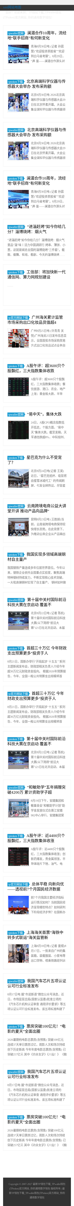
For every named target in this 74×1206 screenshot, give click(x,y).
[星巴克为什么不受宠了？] (18, 479)
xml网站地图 (12, 7)
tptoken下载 (15, 81)
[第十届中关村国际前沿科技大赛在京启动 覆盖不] (18, 621)
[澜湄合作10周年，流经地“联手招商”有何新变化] (18, 54)
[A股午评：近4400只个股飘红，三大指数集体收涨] (18, 857)
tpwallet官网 (15, 33)
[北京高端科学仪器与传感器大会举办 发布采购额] (18, 103)
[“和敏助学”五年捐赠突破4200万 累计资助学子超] (18, 809)
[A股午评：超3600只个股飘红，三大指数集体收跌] (18, 387)
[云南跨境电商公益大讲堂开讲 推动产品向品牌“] (18, 527)
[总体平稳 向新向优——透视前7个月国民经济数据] (18, 906)
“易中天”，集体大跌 (44, 414)
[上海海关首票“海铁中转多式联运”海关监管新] (18, 954)
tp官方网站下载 (18, 317)
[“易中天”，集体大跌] (18, 430)
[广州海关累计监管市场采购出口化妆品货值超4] (18, 339)
